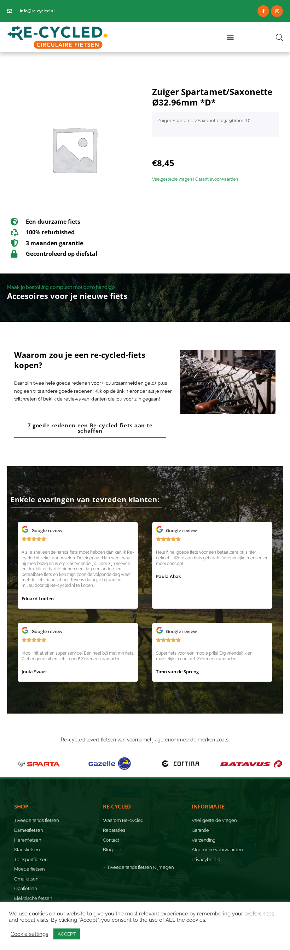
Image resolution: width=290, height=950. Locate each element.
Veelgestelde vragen (172, 179)
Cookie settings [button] (29, 934)
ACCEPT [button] (67, 934)
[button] (230, 37)
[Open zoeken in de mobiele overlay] (279, 37)
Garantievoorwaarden (216, 179)
